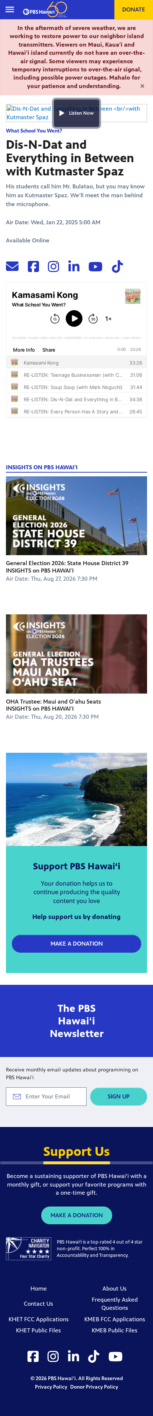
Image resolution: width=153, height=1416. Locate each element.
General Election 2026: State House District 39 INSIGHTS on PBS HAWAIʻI (67, 567)
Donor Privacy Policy (94, 1387)
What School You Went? (34, 131)
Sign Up (119, 1096)
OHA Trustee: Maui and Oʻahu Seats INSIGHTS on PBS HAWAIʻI (53, 705)
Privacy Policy (51, 1387)
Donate (133, 9)
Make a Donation (77, 943)
